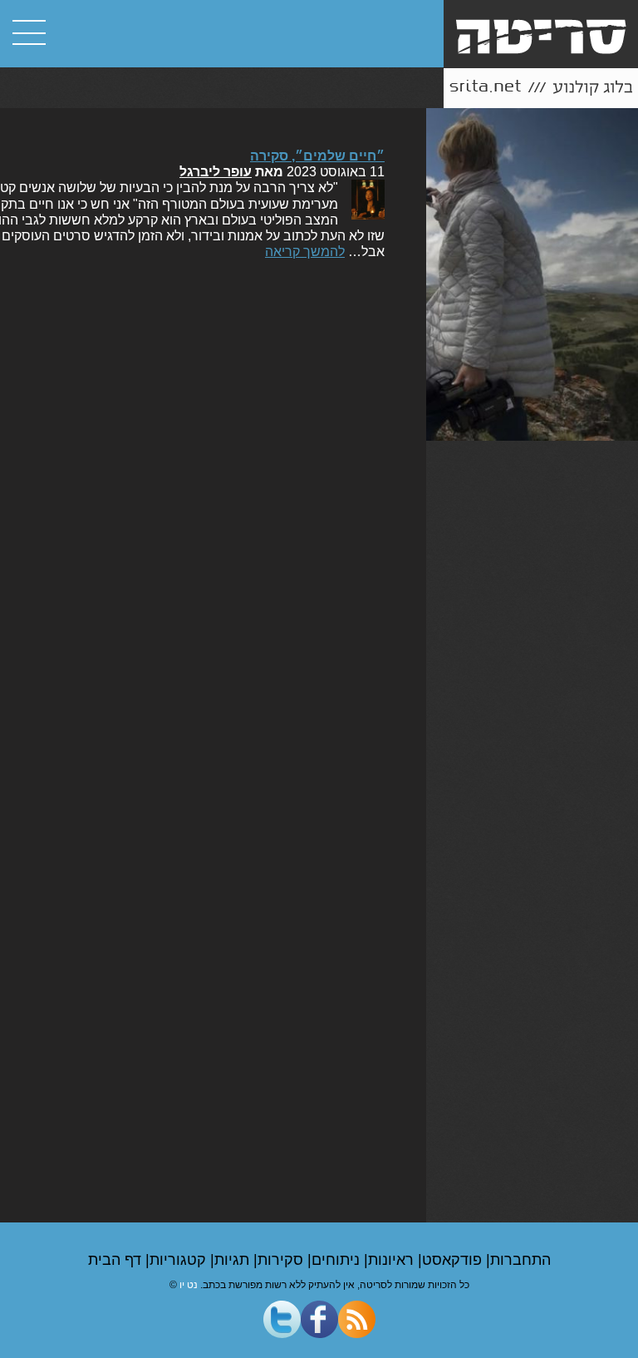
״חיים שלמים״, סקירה (317, 156)
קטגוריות (180, 1260)
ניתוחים (338, 1260)
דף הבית (116, 1260)
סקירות (282, 1260)
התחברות (520, 1260)
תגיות (233, 1260)
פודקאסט (454, 1260)
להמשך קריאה (305, 251)
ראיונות (393, 1260)
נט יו (188, 1285)
